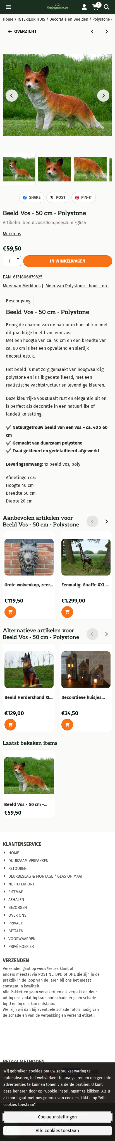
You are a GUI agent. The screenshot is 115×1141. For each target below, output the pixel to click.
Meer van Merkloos (21, 285)
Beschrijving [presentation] (18, 301)
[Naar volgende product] (106, 31)
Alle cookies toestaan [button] (57, 1130)
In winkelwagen (67, 261)
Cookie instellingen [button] (57, 1117)
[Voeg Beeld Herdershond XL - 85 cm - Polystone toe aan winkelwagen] (10, 724)
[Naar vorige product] (92, 31)
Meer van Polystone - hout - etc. (77, 285)
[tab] (18, 301)
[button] (8, 7)
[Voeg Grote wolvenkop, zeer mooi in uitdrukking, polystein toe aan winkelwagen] (10, 612)
